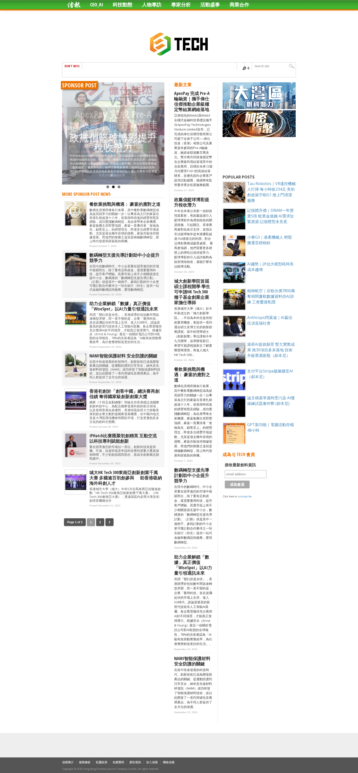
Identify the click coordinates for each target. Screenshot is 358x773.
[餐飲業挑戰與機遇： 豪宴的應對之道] (76, 225)
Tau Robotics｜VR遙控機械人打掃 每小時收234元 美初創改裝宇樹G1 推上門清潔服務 (271, 192)
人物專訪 (151, 4)
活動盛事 (210, 4)
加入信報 (152, 762)
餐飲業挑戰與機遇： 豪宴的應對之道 (124, 204)
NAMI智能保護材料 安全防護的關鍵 (123, 355)
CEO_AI (96, 4)
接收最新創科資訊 (240, 465)
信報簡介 (68, 762)
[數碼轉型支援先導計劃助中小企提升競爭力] (76, 276)
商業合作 (239, 4)
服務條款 (85, 762)
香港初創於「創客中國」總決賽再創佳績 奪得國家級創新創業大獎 (124, 393)
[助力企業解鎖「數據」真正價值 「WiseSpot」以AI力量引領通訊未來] (76, 324)
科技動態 (122, 4)
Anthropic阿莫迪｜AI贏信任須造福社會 (269, 320)
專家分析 (181, 4)
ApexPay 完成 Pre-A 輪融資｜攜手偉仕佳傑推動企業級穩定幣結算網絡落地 (192, 101)
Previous (67, 128)
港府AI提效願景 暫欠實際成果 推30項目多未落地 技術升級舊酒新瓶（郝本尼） (271, 350)
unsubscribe (245, 496)
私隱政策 (101, 762)
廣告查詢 (135, 762)
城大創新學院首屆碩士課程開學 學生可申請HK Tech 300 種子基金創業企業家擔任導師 (192, 291)
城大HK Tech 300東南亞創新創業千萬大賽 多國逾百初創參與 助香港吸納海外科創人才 (125, 478)
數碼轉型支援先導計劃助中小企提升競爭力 (124, 257)
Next (159, 128)
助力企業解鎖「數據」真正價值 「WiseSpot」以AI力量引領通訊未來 (123, 306)
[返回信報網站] (73, 4)
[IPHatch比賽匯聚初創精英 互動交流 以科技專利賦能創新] (76, 457)
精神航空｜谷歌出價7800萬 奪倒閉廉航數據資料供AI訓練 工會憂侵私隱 (271, 296)
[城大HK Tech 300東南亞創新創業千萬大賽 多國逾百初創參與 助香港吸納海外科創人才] (76, 493)
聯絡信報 (169, 762)
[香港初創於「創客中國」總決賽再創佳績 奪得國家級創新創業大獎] (76, 412)
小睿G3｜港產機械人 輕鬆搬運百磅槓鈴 (269, 239)
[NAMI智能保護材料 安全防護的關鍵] (76, 377)
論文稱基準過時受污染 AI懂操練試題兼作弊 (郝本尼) (271, 400)
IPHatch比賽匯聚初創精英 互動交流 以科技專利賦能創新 (125, 438)
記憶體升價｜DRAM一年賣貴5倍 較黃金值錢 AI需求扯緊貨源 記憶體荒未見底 (270, 216)
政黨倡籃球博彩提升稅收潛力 (113, 142)
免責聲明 (118, 762)
